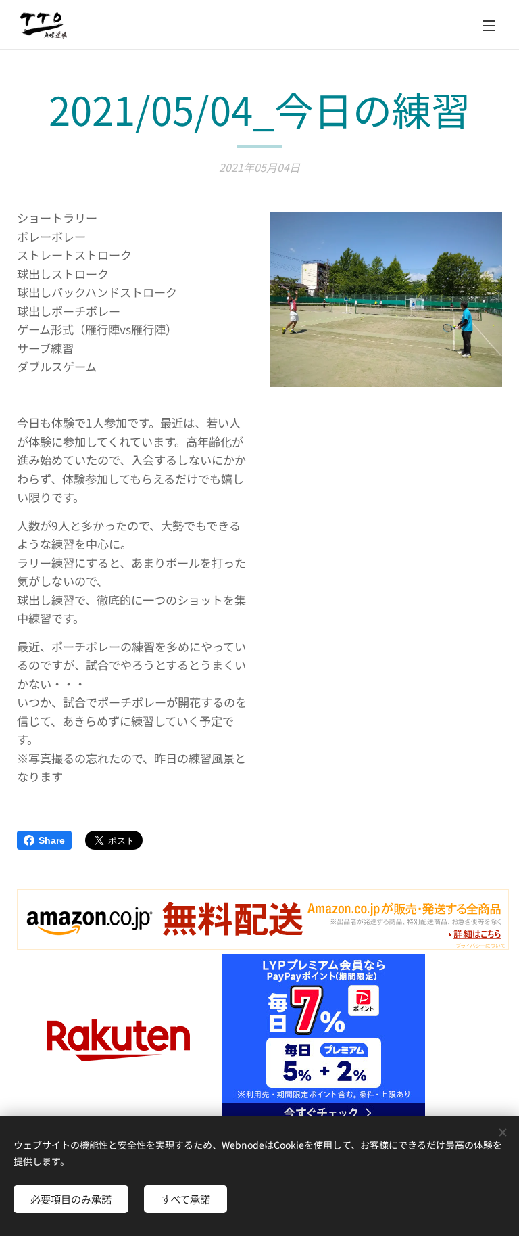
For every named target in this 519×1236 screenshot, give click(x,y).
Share (52, 840)
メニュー (488, 25)
